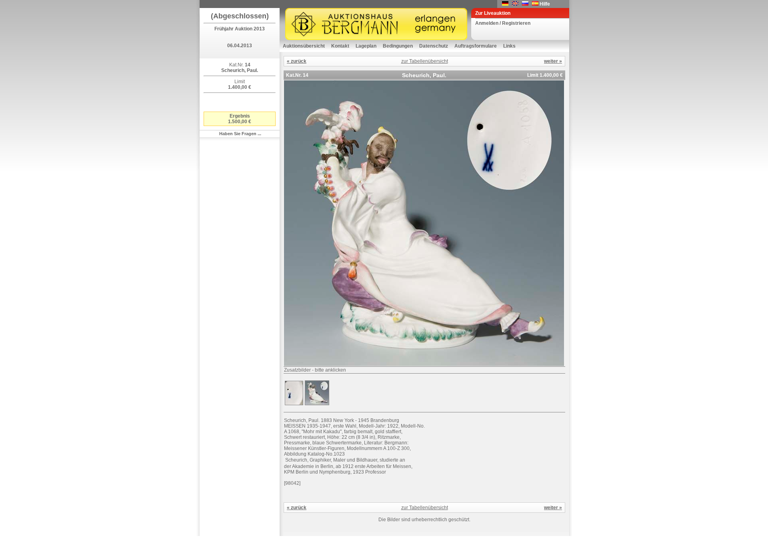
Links (509, 46)
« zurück (296, 61)
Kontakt (340, 46)
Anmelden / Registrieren (502, 23)
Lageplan (366, 46)
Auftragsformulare (475, 46)
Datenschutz (433, 46)
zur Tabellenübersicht (424, 61)
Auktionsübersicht (304, 46)
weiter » (553, 61)
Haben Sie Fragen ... (240, 133)
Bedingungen (398, 46)
